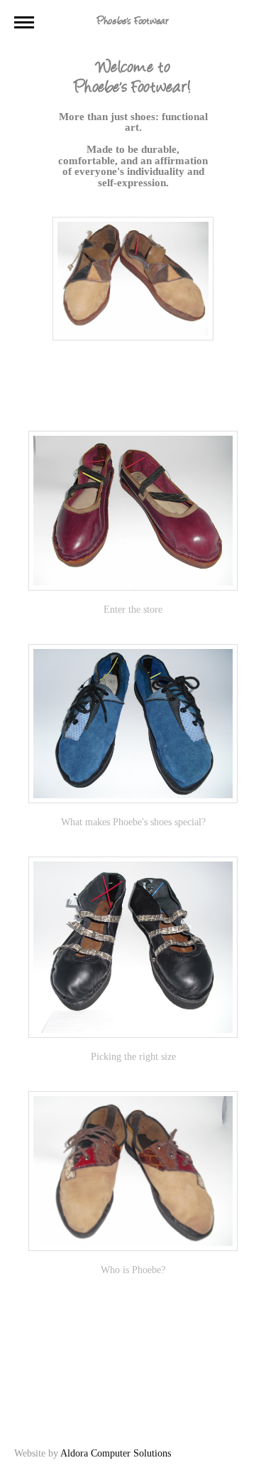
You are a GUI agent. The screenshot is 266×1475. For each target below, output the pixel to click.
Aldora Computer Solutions (115, 1453)
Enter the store (133, 609)
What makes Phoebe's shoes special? (133, 822)
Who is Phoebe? (133, 1270)
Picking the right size (133, 1056)
